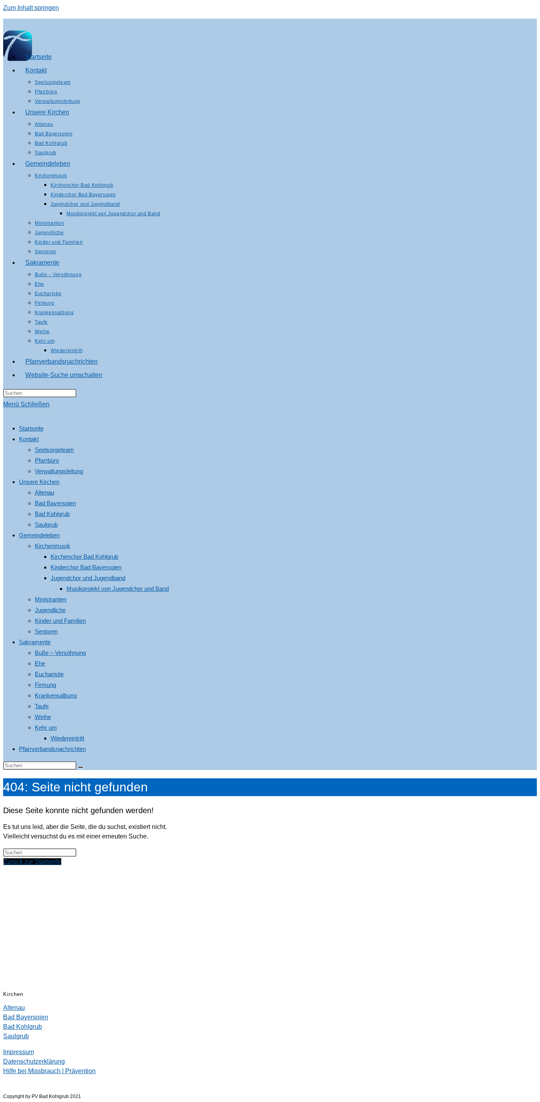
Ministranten (50, 599)
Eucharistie (49, 674)
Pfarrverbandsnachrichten (52, 748)
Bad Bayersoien (55, 503)
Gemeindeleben (39, 535)
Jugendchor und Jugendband (88, 578)
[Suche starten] (80, 767)
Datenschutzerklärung (34, 1061)
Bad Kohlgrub (52, 513)
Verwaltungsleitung (59, 471)
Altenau (44, 492)
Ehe (40, 663)
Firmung (45, 684)
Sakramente (35, 642)
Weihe (43, 716)
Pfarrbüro (47, 460)
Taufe (42, 706)
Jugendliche (50, 610)
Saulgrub (46, 524)
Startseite (31, 428)
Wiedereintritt (67, 738)
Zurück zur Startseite (32, 861)
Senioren (46, 631)
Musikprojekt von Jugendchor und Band (117, 588)
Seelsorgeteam (54, 449)
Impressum (18, 1052)
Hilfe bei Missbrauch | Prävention (49, 1071)
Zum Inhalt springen (31, 7)
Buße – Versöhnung (60, 652)
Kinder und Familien (60, 620)
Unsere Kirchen (39, 481)
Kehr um (46, 727)
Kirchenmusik (52, 545)
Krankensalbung (56, 695)
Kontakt (29, 439)
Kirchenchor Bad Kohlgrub (84, 556)
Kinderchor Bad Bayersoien (86, 567)
